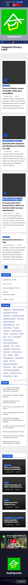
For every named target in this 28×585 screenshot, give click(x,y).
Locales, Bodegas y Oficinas (9, 200)
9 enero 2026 (9, 489)
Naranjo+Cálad (7, 431)
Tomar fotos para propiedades (11, 370)
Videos (15, 376)
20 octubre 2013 (9, 213)
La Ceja (17, 346)
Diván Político (7, 407)
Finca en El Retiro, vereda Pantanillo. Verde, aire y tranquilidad (12, 90)
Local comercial (16, 349)
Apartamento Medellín (18, 309)
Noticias (19, 200)
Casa (18, 324)
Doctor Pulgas (7, 412)
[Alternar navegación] (13, 42)
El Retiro (21, 334)
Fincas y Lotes (6, 85)
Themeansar (14, 582)
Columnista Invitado (9, 294)
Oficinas (16, 355)
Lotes (4, 355)
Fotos (12, 346)
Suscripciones (7, 367)
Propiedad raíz (19, 358)
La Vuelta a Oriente (8, 426)
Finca (4, 337)
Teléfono (20, 367)
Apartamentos (6, 315)
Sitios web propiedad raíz (10, 364)
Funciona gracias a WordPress (9, 580)
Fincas (9, 337)
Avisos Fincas (20, 318)
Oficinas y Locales (8, 299)
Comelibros (6, 401)
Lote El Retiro (6, 352)
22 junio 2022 (8, 151)
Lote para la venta (17, 352)
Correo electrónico (16, 331)
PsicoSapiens (7, 436)
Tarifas (14, 367)
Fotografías (6, 346)
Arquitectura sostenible (9, 318)
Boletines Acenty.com (8, 321)
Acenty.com (14, 36)
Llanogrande (6, 349)
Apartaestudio (6, 309)
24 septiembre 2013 (9, 245)
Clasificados (6, 331)
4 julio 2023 (9, 507)
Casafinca (16, 328)
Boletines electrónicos (9, 324)
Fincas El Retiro (17, 337)
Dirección (5, 334)
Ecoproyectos (13, 334)
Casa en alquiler (7, 328)
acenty (17, 96)
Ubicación (5, 373)
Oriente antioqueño (8, 358)
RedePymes (6, 441)
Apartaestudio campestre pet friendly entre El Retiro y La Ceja (13, 146)
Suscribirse (21, 581)
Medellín (10, 355)
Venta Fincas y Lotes (15, 373)
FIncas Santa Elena (8, 340)
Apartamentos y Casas (8, 140)
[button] (23, 42)
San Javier (12, 361)
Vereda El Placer (7, 376)
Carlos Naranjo (7, 395)
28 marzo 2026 (8, 96)
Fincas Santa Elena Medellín (10, 343)
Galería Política (7, 418)
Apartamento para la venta (10, 312)
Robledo (5, 361)
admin (18, 213)
